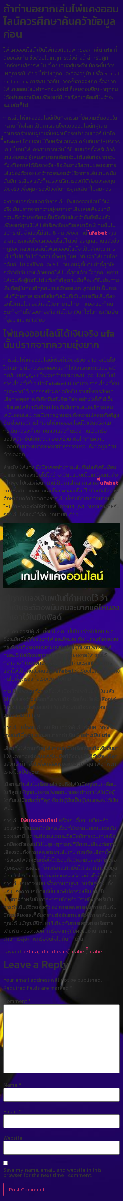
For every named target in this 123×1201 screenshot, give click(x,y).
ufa (44, 951)
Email (12, 1111)
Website (12, 1137)
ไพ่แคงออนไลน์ (39, 820)
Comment (17, 1001)
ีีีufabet (109, 483)
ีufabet (98, 233)
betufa (30, 951)
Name (12, 1084)
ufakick (59, 951)
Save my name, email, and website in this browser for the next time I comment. (52, 1172)
